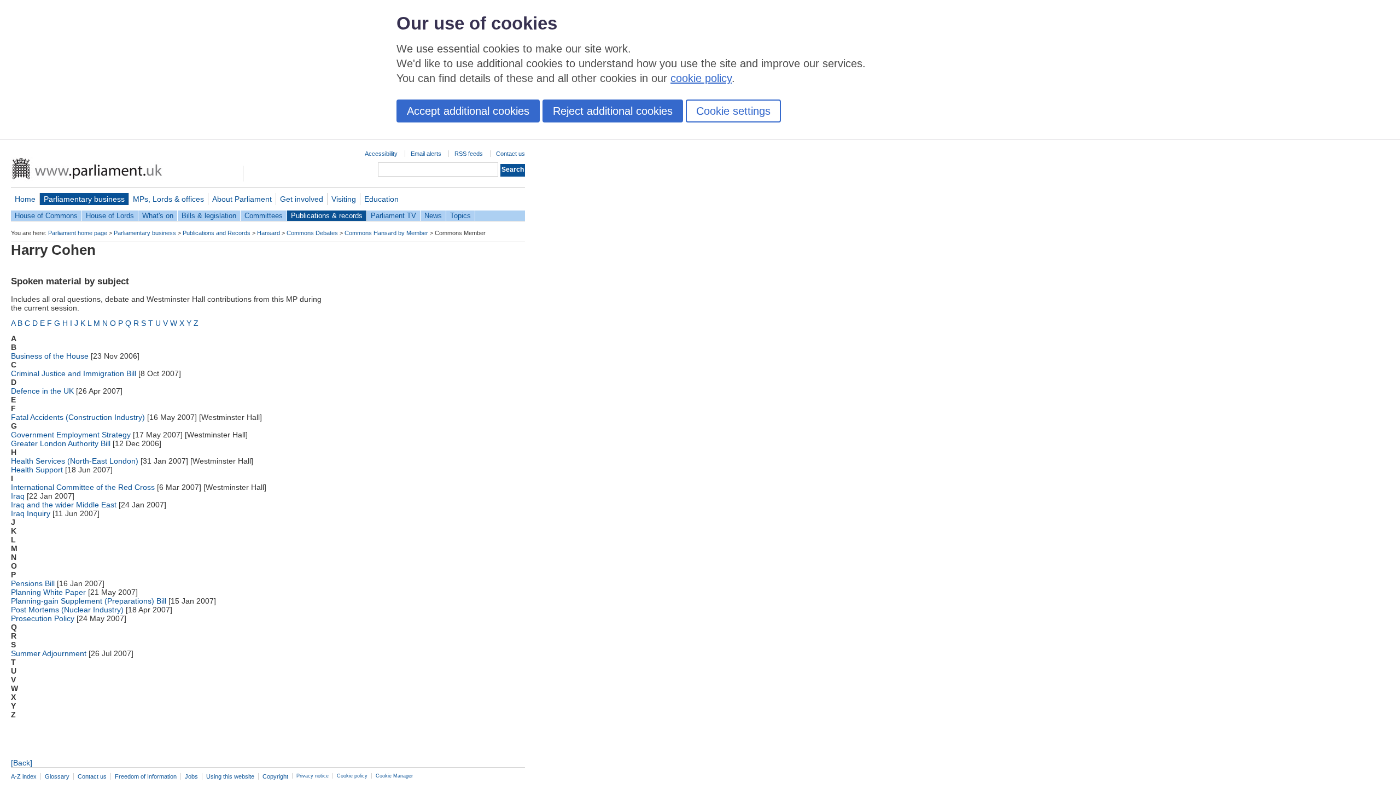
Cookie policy (352, 776)
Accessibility (381, 153)
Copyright (275, 776)
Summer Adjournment (48, 653)
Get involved (301, 199)
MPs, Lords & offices (168, 199)
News (433, 216)
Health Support (37, 469)
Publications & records (327, 216)
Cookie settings (733, 111)
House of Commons (46, 216)
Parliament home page (77, 233)
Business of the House (50, 356)
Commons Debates (312, 233)
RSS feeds (468, 153)
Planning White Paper (48, 592)
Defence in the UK (42, 391)
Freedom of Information (146, 776)
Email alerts (426, 153)
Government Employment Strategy (71, 434)
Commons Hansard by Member (386, 233)
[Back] (21, 762)
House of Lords (110, 216)
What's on (157, 216)
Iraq (18, 496)
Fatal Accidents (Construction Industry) (78, 417)
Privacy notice (312, 776)
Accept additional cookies (468, 111)
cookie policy (701, 78)
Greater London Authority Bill (60, 443)
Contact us (510, 153)
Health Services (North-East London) (74, 461)
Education (381, 199)
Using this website (230, 776)
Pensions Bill (33, 583)
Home (25, 199)
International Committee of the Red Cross (83, 487)
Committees (263, 216)
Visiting (343, 199)
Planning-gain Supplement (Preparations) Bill (88, 601)
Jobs (191, 776)
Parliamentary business (84, 199)
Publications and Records (216, 233)
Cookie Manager (394, 776)
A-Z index (24, 776)
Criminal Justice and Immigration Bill (73, 373)
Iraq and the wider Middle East (63, 504)
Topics (460, 216)
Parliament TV (393, 216)
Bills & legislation (209, 216)
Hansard (268, 233)
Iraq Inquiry (30, 513)
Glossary (57, 776)
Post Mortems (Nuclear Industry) (67, 609)
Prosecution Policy (42, 618)
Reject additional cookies (613, 111)
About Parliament (242, 199)
